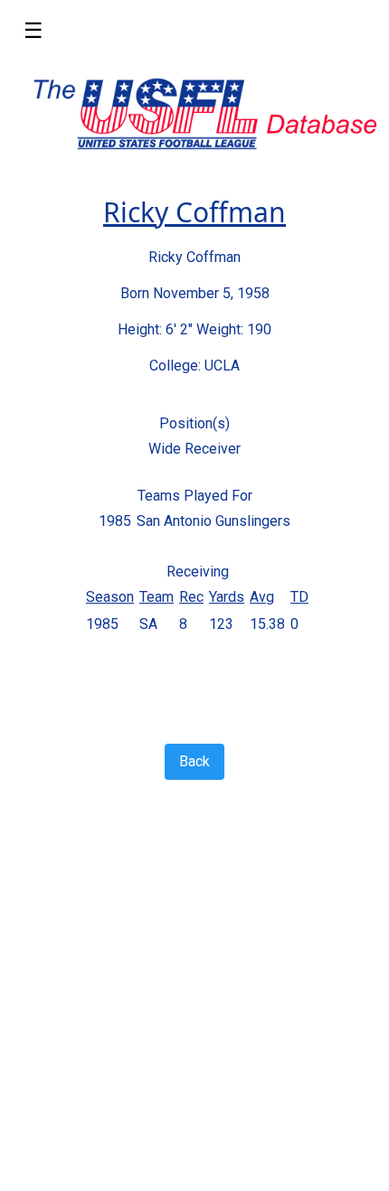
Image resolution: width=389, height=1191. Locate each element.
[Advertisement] (194, 981)
